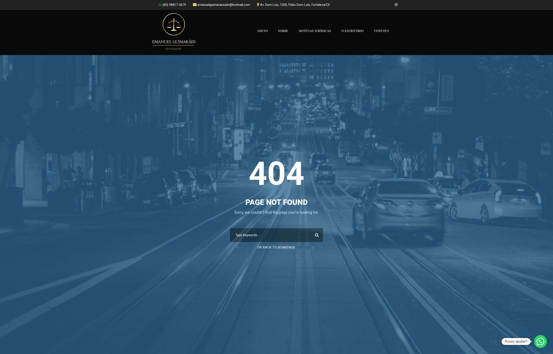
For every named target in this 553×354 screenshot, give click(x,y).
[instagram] (396, 5)
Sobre (283, 31)
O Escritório (353, 31)
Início (262, 31)
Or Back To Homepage (276, 247)
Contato (381, 31)
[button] (540, 341)
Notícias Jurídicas (315, 31)
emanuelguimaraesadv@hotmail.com (223, 5)
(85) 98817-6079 (174, 5)
